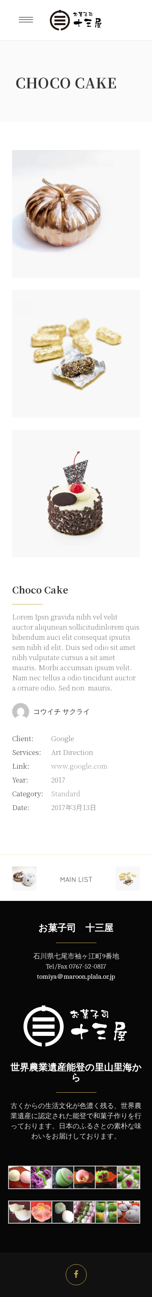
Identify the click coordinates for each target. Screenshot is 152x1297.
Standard (65, 793)
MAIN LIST (76, 879)
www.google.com (79, 766)
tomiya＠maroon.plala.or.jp (76, 976)
